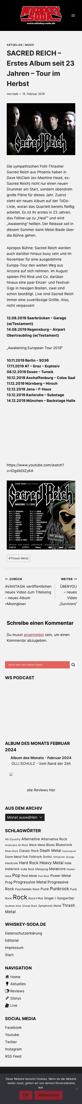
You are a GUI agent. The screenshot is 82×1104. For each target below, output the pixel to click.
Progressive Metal (29, 882)
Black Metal (37, 845)
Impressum (14, 948)
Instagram (13, 1049)
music (29, 44)
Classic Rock (29, 851)
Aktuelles (14, 44)
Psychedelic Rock (27, 889)
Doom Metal (13, 856)
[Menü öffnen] (73, 15)
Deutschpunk (69, 851)
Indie (68, 863)
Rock (20, 897)
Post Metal (29, 876)
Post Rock (43, 876)
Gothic (47, 856)
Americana (11, 845)
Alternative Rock (54, 839)
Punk (45, 889)
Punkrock (59, 888)
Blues (50, 845)
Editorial (12, 940)
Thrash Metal (18, 558)
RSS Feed (13, 1056)
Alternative (30, 839)
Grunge (70, 856)
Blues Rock (11, 851)
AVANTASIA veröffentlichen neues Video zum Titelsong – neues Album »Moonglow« (28, 591)
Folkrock (35, 857)
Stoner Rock (29, 905)
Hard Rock (28, 862)
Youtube (12, 1035)
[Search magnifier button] (73, 664)
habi (15, 94)
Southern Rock (13, 905)
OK (26, 1095)
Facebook (13, 1027)
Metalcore (57, 869)
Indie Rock (27, 869)
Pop (16, 875)
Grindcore (59, 856)
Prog (8, 882)
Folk (25, 856)
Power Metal (60, 875)
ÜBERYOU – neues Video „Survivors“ (68, 591)
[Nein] (77, 1089)
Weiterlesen (48, 1095)
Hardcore (11, 863)
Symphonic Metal (49, 905)
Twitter (11, 1042)
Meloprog (41, 869)
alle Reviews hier (41, 790)
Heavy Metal (51, 862)
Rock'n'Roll (35, 898)
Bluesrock (64, 845)
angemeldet (34, 635)
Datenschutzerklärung (23, 933)
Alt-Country (12, 839)
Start (9, 955)
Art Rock (23, 845)
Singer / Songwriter (59, 898)
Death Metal (50, 850)
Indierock (12, 869)
